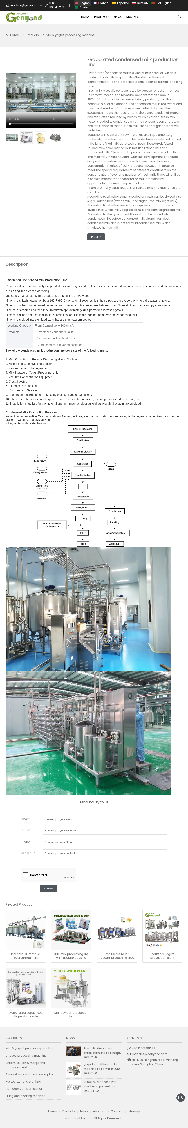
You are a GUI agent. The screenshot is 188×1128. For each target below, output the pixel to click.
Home (85, 17)
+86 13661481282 (56, 5)
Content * (28, 853)
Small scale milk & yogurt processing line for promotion (117, 956)
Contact (117, 1111)
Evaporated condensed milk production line (26, 1014)
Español (123, 3)
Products (100, 17)
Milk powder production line (71, 1014)
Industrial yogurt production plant (162, 956)
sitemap (134, 1111)
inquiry (96, 237)
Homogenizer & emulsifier (24, 1089)
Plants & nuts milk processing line (29, 1074)
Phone (25, 842)
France (103, 3)
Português (163, 3)
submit (48, 888)
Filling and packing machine (25, 1096)
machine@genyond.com (26, 5)
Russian (142, 3)
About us (132, 17)
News (118, 17)
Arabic (84, 7)
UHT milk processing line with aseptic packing (71, 956)
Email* (25, 819)
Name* (26, 830)
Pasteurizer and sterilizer (23, 1081)
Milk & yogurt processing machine (70, 35)
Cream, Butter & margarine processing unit (25, 1065)
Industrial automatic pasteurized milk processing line (25, 956)
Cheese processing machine (26, 1055)
